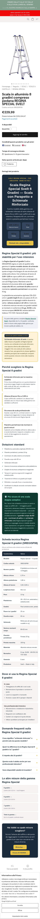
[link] (20, 8)
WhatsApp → (20, 847)
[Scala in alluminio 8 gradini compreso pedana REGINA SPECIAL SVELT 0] (20, 56)
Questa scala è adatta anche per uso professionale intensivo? (16, 763)
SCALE (24, 86)
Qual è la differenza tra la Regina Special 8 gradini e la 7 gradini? (18, 748)
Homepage (6, 86)
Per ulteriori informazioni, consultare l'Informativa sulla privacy (19, 898)
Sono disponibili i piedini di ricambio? (17, 770)
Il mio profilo (27, 869)
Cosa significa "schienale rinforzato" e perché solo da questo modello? (17, 739)
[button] (28, 19)
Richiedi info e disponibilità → (20, 243)
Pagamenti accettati (9, 119)
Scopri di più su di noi (9, 901)
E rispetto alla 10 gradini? (12, 755)
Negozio (16, 86)
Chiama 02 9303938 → (20, 853)
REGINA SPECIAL (19, 89)
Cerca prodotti (12, 869)
